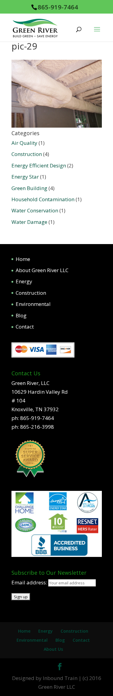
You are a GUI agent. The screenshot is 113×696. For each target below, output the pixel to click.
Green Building (29, 188)
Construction (26, 154)
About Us (53, 649)
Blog (21, 315)
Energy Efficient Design (38, 165)
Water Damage (29, 221)
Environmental (33, 303)
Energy (24, 281)
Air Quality (24, 142)
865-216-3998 (37, 426)
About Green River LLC (42, 270)
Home (23, 259)
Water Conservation (34, 210)
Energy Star (25, 176)
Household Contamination (42, 199)
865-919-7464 (58, 7)
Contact (25, 326)
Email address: (29, 582)
